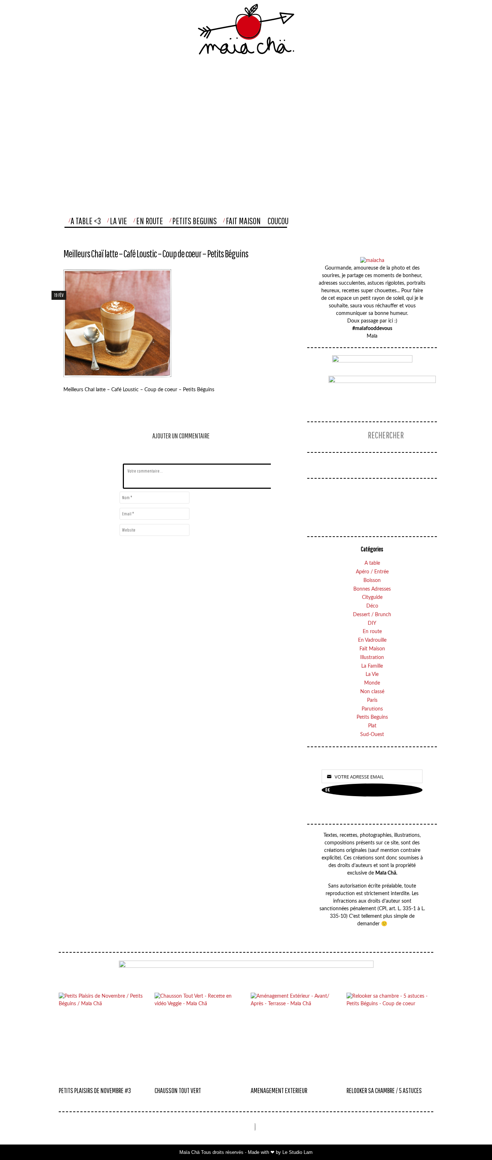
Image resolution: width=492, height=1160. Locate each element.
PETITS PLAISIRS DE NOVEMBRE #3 (95, 1090)
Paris (372, 700)
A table (372, 563)
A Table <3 (86, 221)
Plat (372, 725)
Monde (372, 683)
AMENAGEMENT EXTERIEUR (279, 1090)
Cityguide (372, 597)
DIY (372, 623)
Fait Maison (243, 221)
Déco (372, 606)
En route (372, 631)
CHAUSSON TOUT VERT (178, 1090)
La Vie (118, 221)
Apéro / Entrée (372, 571)
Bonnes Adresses (372, 589)
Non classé (372, 691)
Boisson (372, 580)
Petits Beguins (194, 221)
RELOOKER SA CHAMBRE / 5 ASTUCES (384, 1090)
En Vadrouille (372, 640)
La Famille (372, 666)
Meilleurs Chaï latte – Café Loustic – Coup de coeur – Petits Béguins (155, 253)
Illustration (372, 657)
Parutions (372, 709)
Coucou (278, 221)
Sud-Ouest (372, 734)
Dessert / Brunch (372, 614)
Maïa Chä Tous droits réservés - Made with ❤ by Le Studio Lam (246, 1152)
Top (471, 1140)
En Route (149, 221)
